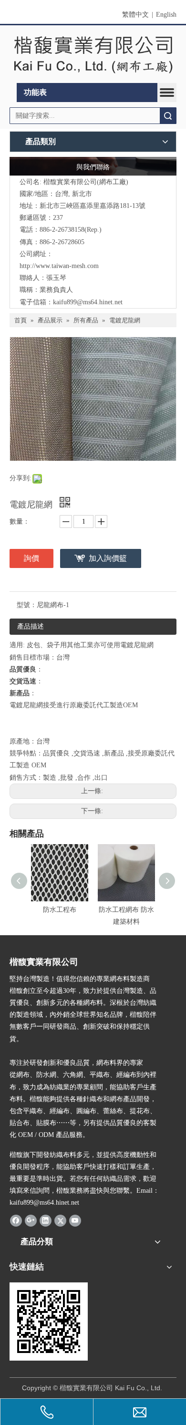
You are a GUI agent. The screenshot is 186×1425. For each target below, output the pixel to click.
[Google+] (31, 1220)
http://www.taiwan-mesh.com (59, 265)
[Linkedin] (46, 1220)
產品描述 (30, 626)
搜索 (168, 116)
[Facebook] (16, 1220)
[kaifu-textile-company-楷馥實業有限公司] (93, 54)
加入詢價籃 (108, 558)
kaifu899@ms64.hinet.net (88, 302)
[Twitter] (60, 1220)
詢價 (31, 558)
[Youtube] (75, 1220)
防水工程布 (59, 909)
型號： (27, 605)
